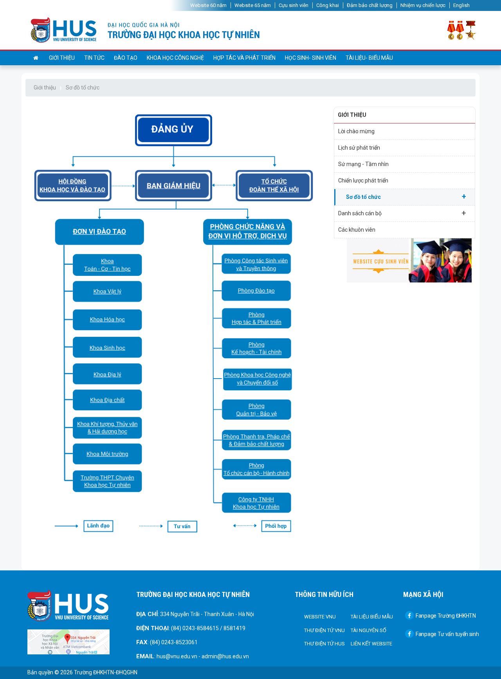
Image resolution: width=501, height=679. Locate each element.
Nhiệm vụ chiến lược (422, 5)
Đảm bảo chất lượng (370, 5)
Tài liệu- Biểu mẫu (369, 58)
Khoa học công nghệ (175, 58)
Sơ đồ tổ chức (82, 87)
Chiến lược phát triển (363, 180)
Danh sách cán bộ (402, 213)
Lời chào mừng (356, 131)
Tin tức (94, 58)
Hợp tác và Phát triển (244, 58)
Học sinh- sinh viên (310, 58)
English (461, 5)
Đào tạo (125, 58)
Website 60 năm (208, 5)
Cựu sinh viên (293, 5)
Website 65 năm (252, 5)
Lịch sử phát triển (359, 148)
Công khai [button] (327, 5)
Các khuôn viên (356, 230)
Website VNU (320, 617)
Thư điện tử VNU (324, 630)
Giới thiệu (62, 58)
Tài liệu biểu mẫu (372, 617)
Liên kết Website (371, 644)
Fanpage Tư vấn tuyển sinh (447, 634)
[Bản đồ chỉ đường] (68, 641)
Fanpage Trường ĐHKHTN (446, 616)
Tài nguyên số (368, 630)
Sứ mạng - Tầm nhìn (363, 164)
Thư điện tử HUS (324, 644)
